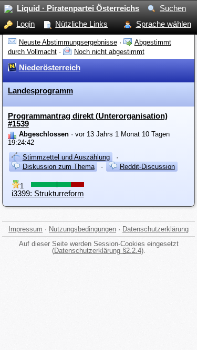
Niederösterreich (49, 67)
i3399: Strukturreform (48, 193)
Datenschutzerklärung (155, 229)
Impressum (25, 229)
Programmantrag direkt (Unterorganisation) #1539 (88, 119)
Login (25, 23)
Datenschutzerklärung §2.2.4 (97, 250)
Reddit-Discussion (147, 167)
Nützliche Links (81, 23)
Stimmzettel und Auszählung (66, 157)
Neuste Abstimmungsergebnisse (68, 42)
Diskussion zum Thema (59, 167)
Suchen (173, 8)
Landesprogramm (40, 90)
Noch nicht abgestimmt (109, 52)
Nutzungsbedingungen (82, 229)
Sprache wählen (163, 23)
